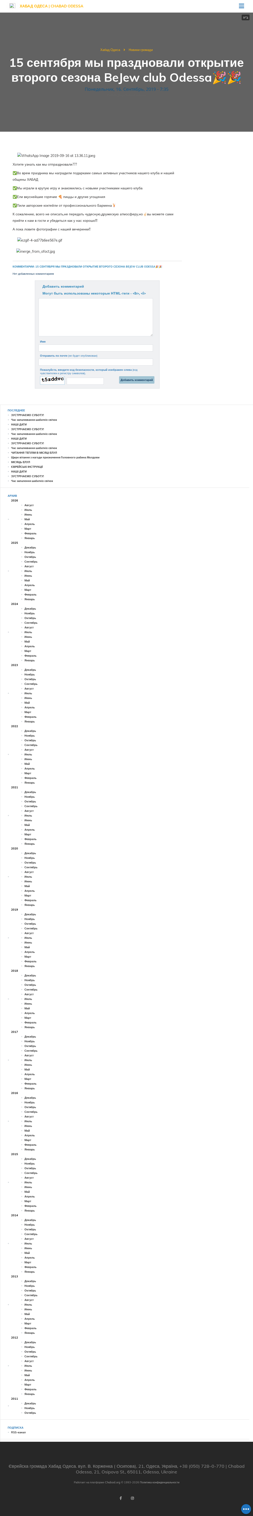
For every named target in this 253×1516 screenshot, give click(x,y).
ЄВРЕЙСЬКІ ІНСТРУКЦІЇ (27, 467)
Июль (28, 510)
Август (29, 505)
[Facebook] (120, 1498)
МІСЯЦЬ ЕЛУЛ (20, 462)
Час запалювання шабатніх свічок (34, 420)
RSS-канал (18, 1432)
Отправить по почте (68, 355)
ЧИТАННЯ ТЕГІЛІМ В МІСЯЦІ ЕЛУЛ (34, 452)
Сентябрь (31, 561)
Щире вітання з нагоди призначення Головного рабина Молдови (55, 457)
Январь (29, 538)
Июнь (28, 514)
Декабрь (30, 547)
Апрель (29, 524)
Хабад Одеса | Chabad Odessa (51, 6)
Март (27, 528)
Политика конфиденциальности (159, 1482)
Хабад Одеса (110, 50)
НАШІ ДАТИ (19, 424)
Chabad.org (112, 1482)
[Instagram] (132, 1498)
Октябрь (30, 557)
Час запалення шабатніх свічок (32, 481)
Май (27, 519)
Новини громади (141, 50)
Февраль (30, 533)
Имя (42, 341)
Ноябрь (29, 552)
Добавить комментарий (63, 286)
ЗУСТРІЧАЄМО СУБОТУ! (27, 415)
